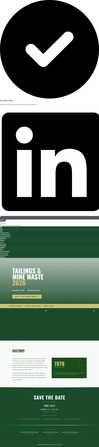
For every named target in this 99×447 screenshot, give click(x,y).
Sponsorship (3, 246)
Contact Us (2, 257)
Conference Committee (4, 233)
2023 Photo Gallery (4, 255)
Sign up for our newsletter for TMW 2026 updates (29, 419)
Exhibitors (2, 247)
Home (1, 229)
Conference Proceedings (5, 236)
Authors (2, 242)
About (1, 231)
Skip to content (3, 223)
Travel (1, 249)
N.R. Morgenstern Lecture (5, 234)
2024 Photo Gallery (4, 253)
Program (2, 240)
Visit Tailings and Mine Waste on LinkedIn (52, 419)
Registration (3, 238)
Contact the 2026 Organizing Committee (26, 296)
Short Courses (3, 244)
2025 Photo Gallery (4, 251)
